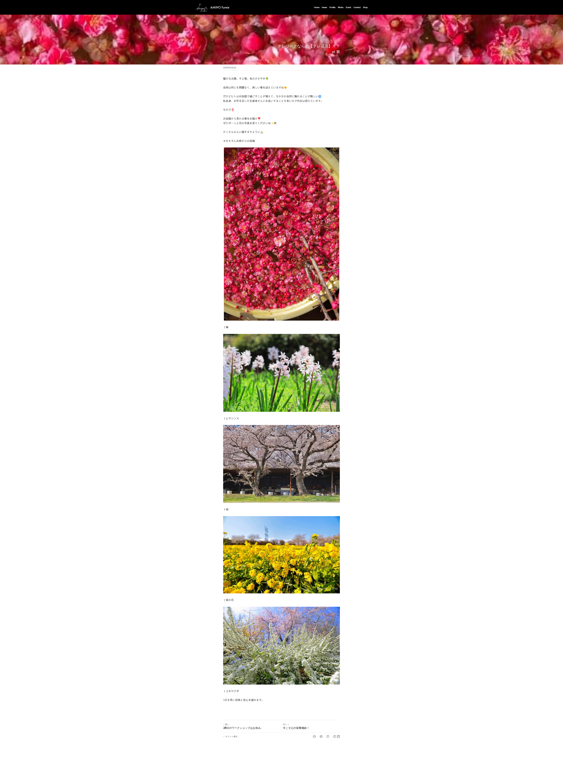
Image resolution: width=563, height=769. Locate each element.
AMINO (215, 7)
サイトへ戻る (231, 736)
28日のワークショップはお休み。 (243, 728)
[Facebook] (314, 736)
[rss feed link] (338, 736)
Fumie (225, 7)
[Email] (334, 736)
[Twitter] (321, 736)
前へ (227, 724)
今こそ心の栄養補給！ (296, 728)
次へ (285, 724)
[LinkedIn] (327, 736)
